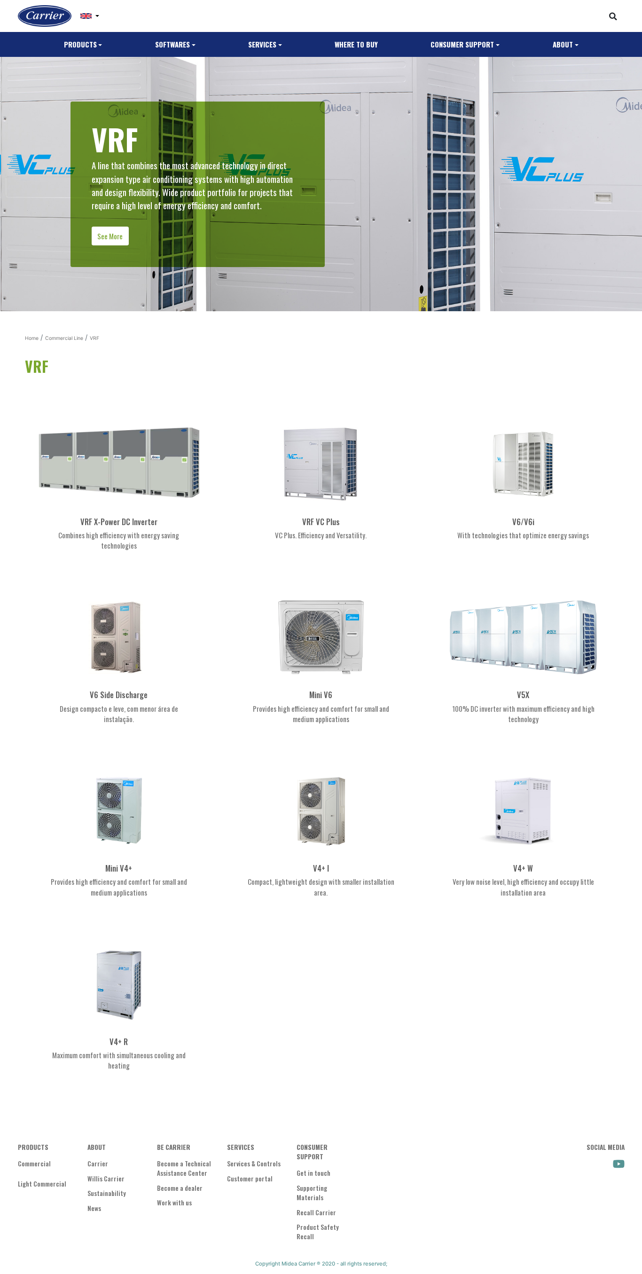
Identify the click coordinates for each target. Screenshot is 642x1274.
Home (32, 338)
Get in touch (313, 1173)
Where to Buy (356, 44)
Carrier (97, 1163)
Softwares (172, 44)
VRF (94, 338)
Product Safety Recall (318, 1231)
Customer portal (250, 1178)
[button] (89, 16)
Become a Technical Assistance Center (184, 1168)
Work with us (174, 1202)
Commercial (34, 1163)
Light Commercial (42, 1183)
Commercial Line (64, 338)
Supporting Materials (312, 1192)
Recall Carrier (316, 1212)
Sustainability (106, 1193)
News (94, 1208)
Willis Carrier (106, 1178)
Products (80, 44)
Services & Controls (254, 1163)
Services (262, 44)
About (563, 44)
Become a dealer (180, 1188)
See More (110, 236)
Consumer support (462, 44)
